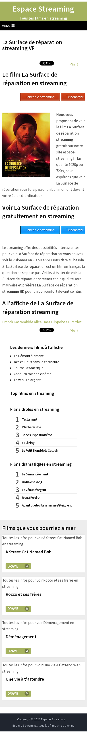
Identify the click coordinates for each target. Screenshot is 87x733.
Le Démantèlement (29, 356)
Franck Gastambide (17, 322)
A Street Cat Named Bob (29, 551)
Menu (6, 26)
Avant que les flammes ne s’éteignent (47, 505)
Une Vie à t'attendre (25, 679)
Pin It (74, 64)
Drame (13, 566)
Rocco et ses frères (23, 594)
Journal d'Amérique (28, 368)
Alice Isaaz (42, 322)
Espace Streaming (43, 9)
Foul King (28, 442)
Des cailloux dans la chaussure (36, 362)
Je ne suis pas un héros (37, 435)
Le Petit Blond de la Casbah (40, 450)
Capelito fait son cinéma (32, 373)
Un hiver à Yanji (32, 482)
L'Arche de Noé (31, 427)
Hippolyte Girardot (66, 322)
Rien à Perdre (30, 497)
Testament (29, 419)
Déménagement (21, 636)
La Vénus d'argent (27, 379)
